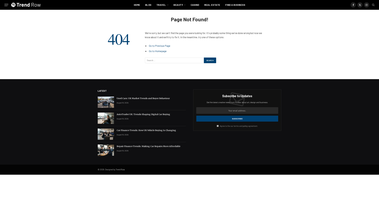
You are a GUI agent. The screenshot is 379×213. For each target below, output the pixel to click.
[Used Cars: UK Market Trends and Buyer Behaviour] (106, 102)
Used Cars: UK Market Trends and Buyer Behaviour (143, 98)
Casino (195, 4)
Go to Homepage (158, 51)
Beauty (178, 4)
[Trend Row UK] (26, 5)
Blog (148, 4)
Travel (161, 4)
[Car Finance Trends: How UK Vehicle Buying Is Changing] (106, 134)
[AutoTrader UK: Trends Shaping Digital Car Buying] (106, 118)
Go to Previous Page (159, 45)
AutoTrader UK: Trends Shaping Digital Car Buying (143, 114)
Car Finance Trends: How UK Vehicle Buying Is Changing (146, 130)
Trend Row (120, 169)
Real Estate (212, 4)
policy (245, 126)
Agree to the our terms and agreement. (238, 126)
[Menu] (6, 5)
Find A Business (235, 4)
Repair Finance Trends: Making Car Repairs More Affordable (148, 146)
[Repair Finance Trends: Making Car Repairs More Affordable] (106, 150)
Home (137, 4)
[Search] (373, 5)
